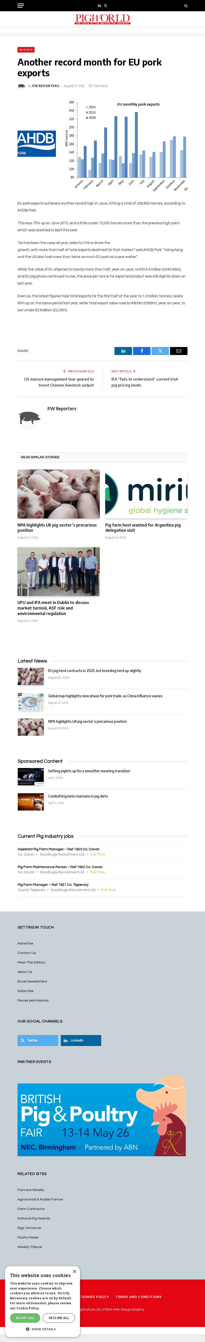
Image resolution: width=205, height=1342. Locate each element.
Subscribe (26, 991)
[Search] (185, 5)
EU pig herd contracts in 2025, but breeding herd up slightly (94, 670)
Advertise (25, 943)
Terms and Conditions (139, 1297)
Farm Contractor (31, 1209)
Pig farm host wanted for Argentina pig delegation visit (143, 527)
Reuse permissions (33, 1000)
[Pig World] (102, 19)
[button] (42, 1329)
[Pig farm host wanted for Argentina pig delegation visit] (146, 494)
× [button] (74, 1272)
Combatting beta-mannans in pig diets (78, 796)
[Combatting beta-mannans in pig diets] (31, 801)
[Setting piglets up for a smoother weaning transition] (31, 776)
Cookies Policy (94, 1297)
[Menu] (21, 5)
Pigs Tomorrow (29, 1228)
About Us (25, 972)
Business (26, 49)
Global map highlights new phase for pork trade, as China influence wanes (105, 696)
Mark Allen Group (117, 1309)
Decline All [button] (59, 1318)
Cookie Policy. (28, 1308)
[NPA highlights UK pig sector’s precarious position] (59, 494)
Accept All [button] (25, 1318)
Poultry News (28, 1237)
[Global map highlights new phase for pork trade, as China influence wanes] (31, 701)
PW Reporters (45, 86)
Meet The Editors (31, 962)
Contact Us (27, 953)
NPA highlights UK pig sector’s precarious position (57, 527)
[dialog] (42, 1301)
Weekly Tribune (30, 1247)
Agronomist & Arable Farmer (41, 1199)
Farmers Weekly (31, 1190)
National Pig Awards (34, 1218)
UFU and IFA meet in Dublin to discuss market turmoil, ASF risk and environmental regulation (53, 608)
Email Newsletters (32, 981)
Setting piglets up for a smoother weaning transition (89, 771)
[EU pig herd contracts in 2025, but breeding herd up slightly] (31, 676)
